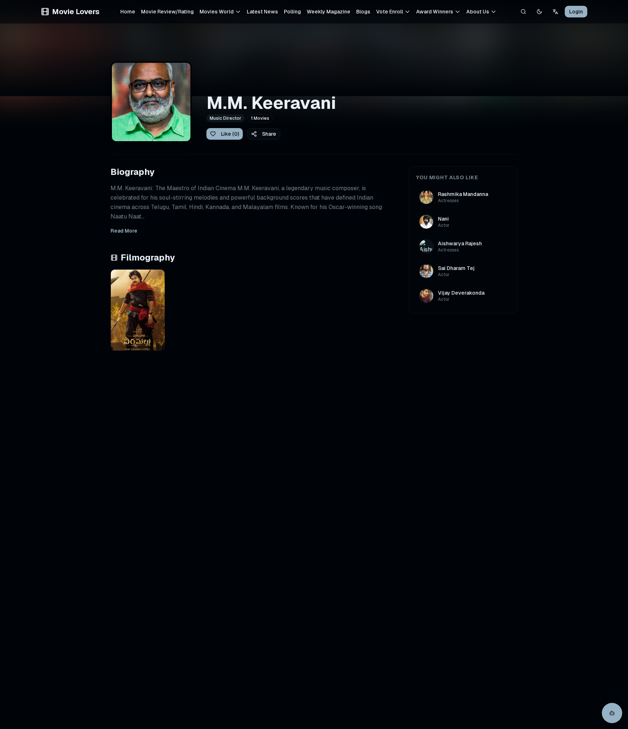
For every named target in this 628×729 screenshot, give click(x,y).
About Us (477, 11)
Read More (123, 231)
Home (127, 11)
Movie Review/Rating (167, 11)
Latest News (262, 11)
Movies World (217, 11)
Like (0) (230, 134)
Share (269, 134)
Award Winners (434, 11)
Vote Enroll (389, 11)
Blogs (363, 11)
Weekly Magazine (328, 11)
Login (576, 11)
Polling (292, 11)
